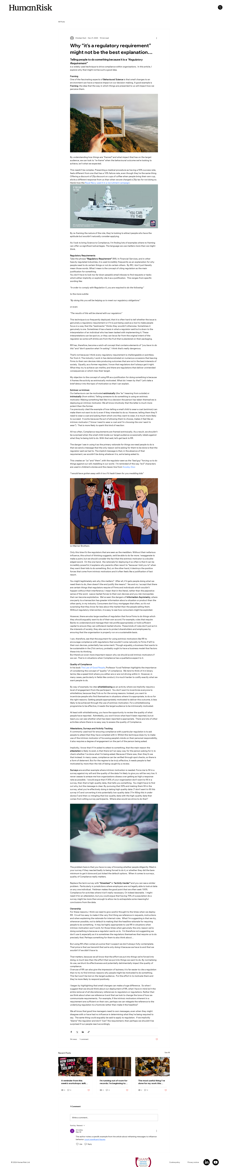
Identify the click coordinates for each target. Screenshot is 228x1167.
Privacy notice (193, 1162)
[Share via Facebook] (71, 1032)
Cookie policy (174, 1162)
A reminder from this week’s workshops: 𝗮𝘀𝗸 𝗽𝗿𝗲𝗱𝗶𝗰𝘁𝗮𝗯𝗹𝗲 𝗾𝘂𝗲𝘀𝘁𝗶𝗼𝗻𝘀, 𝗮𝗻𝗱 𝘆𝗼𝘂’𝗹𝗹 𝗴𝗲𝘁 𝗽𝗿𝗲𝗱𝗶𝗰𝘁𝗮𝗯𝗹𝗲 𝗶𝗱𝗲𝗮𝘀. (74, 1082)
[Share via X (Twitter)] (77, 1032)
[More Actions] (156, 1131)
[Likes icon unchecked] (77, 1144)
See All (167, 1052)
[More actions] (156, 38)
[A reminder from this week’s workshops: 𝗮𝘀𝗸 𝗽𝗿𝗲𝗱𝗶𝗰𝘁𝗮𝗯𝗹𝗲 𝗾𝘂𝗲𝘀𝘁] (75, 1066)
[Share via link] (89, 1032)
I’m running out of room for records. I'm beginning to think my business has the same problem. (113, 1082)
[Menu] (220, 7)
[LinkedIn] (206, 1162)
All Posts (61, 22)
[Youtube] (215, 1162)
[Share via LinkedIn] (83, 1032)
